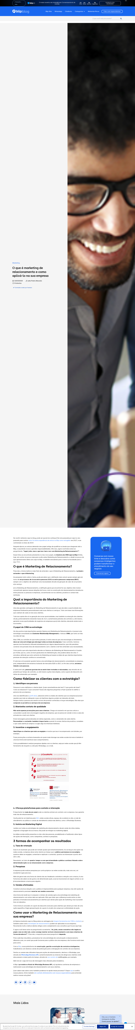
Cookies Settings (89, 1026)
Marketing (16, 263)
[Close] (132, 1026)
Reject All (103, 1026)
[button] (16, 982)
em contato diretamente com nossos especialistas (52, 973)
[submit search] (121, 18)
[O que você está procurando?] (107, 18)
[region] (67, 1026)
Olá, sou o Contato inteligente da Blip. (110, 1019)
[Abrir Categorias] (84, 11)
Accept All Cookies (117, 1026)
